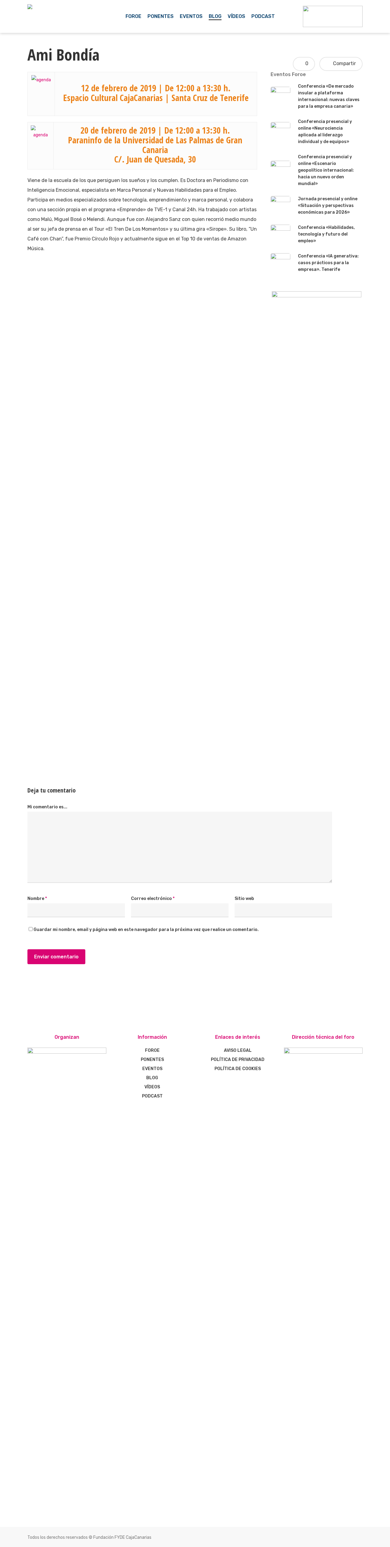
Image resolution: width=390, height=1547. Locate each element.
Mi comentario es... (47, 807)
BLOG (152, 1077)
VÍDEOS (152, 1087)
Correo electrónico (153, 898)
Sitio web (244, 898)
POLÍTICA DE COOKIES (237, 1068)
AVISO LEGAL (238, 1050)
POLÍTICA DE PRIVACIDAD (237, 1059)
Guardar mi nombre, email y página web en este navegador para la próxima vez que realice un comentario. (146, 929)
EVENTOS (152, 1068)
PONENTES (152, 1059)
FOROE (152, 1050)
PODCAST (152, 1096)
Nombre (37, 898)
